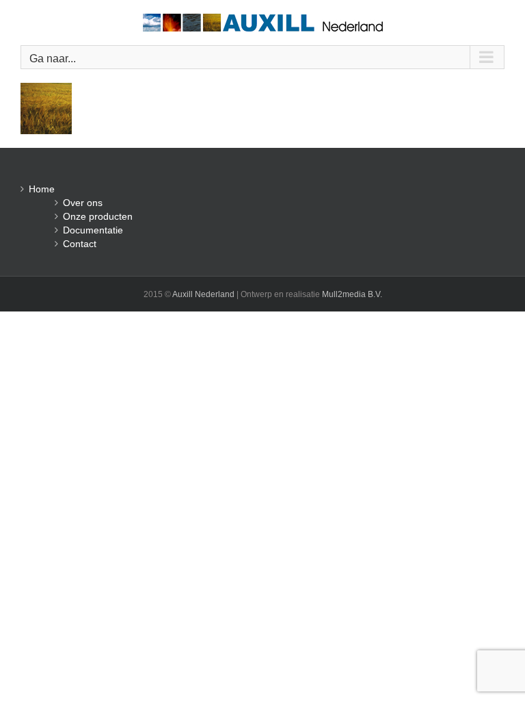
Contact (79, 243)
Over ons (83, 202)
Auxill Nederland (203, 294)
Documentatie (93, 230)
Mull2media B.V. (352, 294)
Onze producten (98, 216)
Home (42, 189)
